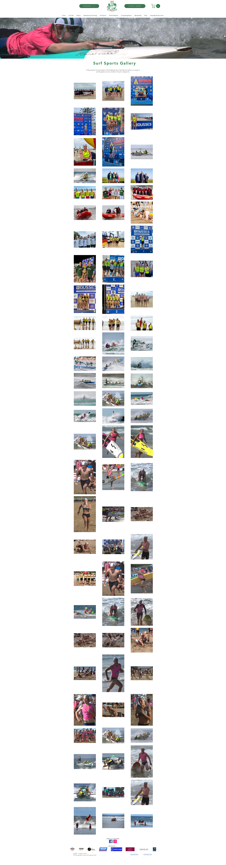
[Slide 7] (105, 54)
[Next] (214, 38)
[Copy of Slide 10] (118, 54)
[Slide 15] (123, 54)
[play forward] (154, 849)
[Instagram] (115, 841)
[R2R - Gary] (115, 54)
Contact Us (147, 854)
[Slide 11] (112, 54)
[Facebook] (110, 841)
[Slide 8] (107, 54)
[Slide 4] (102, 54)
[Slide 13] (120, 54)
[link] (156, 6)
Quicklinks (134, 854)
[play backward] (72, 849)
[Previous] (11, 38)
